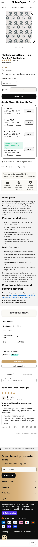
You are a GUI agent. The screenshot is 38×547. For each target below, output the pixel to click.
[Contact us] (4, 537)
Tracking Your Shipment (11, 532)
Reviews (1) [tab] (10, 374)
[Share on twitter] (27, 427)
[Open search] (4, 380)
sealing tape (25, 297)
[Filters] (9, 380)
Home (4, 7)
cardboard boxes (25, 295)
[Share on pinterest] (31, 427)
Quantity (5, 90)
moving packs (13, 295)
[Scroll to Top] (34, 536)
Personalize (28, 532)
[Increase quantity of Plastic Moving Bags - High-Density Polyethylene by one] (34, 90)
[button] (34, 2)
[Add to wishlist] (32, 14)
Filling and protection (17, 7)
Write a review (19, 362)
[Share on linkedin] (35, 427)
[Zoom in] (32, 40)
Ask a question (19, 366)
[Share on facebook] (23, 427)
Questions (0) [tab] (27, 374)
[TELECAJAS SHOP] (19, 2)
